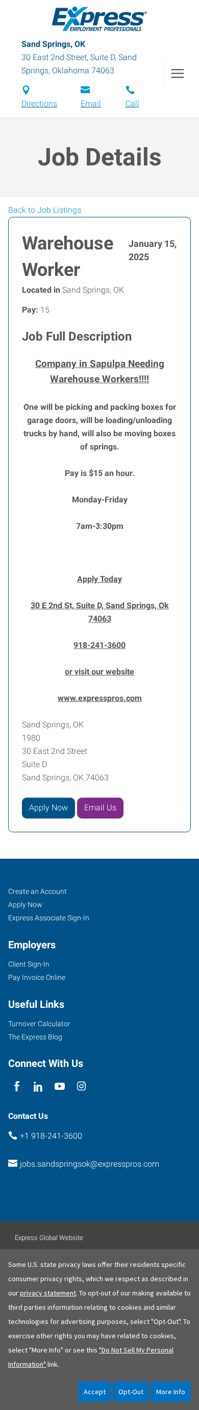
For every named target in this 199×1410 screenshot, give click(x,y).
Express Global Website (49, 1238)
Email (91, 103)
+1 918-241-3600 (51, 1136)
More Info (170, 1391)
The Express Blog (35, 1037)
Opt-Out (130, 1391)
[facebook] (16, 1086)
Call (132, 103)
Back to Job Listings (44, 210)
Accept (95, 1391)
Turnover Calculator (39, 1024)
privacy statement (48, 1293)
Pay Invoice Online (36, 977)
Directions (39, 103)
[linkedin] (38, 1086)
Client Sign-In (28, 964)
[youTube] (60, 1086)
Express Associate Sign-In (48, 918)
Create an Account (37, 891)
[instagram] (81, 1086)
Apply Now (48, 807)
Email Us (100, 807)
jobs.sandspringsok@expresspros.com (89, 1164)
